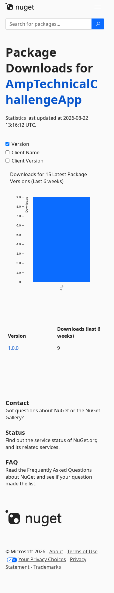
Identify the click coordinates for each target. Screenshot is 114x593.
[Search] (98, 23)
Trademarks (47, 567)
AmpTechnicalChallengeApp (51, 91)
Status (15, 432)
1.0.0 (13, 348)
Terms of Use (82, 551)
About (56, 551)
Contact (17, 403)
